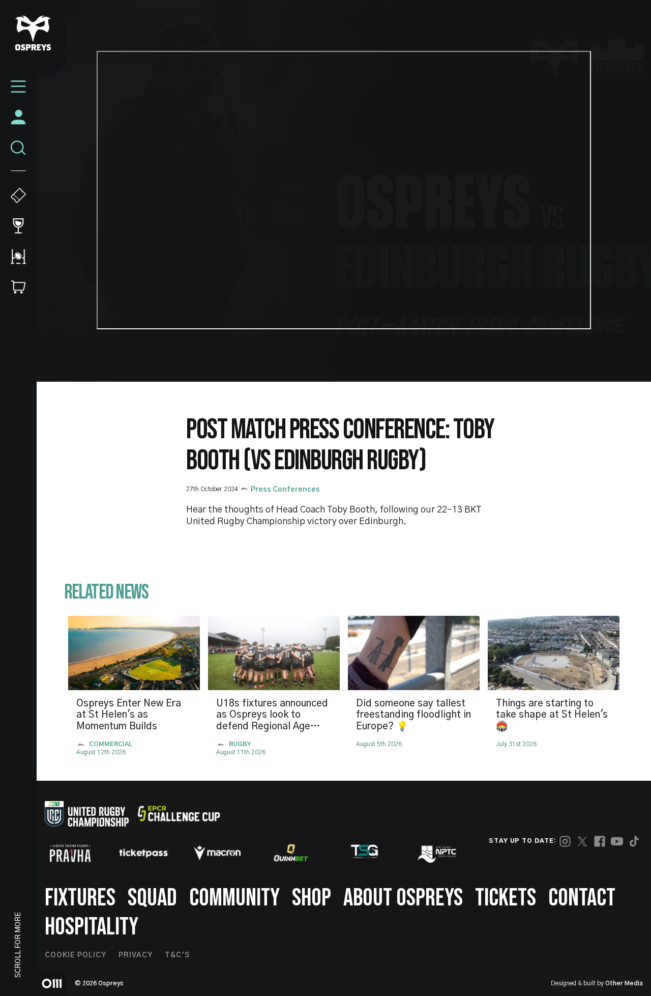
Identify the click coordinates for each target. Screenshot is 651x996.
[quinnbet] (290, 853)
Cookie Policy (75, 955)
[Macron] (217, 853)
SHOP (311, 898)
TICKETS (505, 898)
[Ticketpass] (144, 853)
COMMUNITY (234, 898)
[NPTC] (437, 853)
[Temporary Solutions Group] (364, 853)
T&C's (177, 955)
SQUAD (152, 898)
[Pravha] (70, 853)
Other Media (624, 983)
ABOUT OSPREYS (403, 898)
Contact (581, 898)
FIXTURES (80, 898)
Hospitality (91, 927)
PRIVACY (136, 955)
